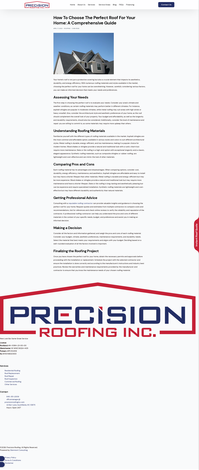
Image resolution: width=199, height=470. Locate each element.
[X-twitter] (9, 358)
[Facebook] (3, 358)
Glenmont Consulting (19, 450)
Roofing (67, 28)
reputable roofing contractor (81, 203)
